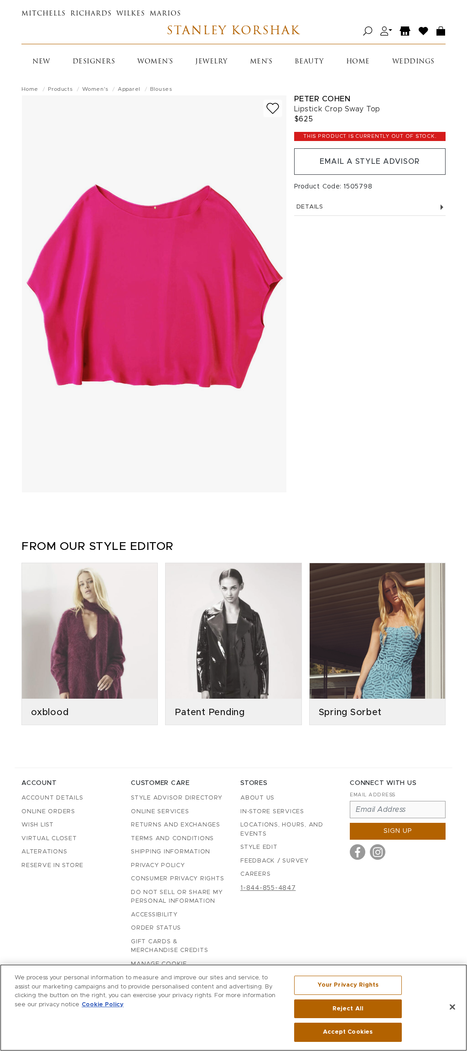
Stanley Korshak (233, 31)
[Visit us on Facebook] (357, 852)
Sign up (398, 831)
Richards (91, 13)
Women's (155, 61)
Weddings (413, 61)
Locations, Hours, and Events (281, 829)
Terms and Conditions (172, 839)
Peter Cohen (322, 99)
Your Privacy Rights (348, 985)
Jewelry (211, 61)
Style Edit (259, 847)
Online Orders (48, 812)
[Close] (452, 1007)
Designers (94, 61)
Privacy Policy (158, 865)
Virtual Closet (49, 839)
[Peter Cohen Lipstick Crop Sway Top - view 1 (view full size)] (154, 293)
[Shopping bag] (441, 31)
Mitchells (43, 13)
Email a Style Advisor (370, 161)
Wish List (37, 825)
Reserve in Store (52, 865)
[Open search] (368, 31)
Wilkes (130, 13)
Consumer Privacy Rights (177, 879)
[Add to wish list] (273, 108)
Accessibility (154, 915)
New (41, 61)
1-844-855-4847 (268, 888)
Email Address (372, 794)
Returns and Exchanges (175, 825)
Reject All (347, 1009)
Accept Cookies (348, 1032)
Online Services (160, 812)
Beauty (309, 61)
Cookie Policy (103, 1005)
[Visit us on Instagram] (377, 852)
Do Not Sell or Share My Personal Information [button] (177, 897)
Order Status (156, 928)
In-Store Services (272, 812)
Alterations (44, 852)
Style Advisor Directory (176, 798)
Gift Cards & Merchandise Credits (169, 946)
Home (358, 61)
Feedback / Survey (274, 861)
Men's (261, 61)
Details (309, 207)
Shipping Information (170, 852)
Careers (255, 874)
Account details (52, 798)
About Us (257, 798)
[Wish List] (423, 31)
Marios (165, 13)
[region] (233, 1007)
